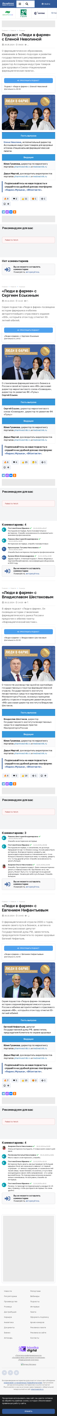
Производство (10, 1301)
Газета (33, 1312)
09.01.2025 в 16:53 (15, 838)
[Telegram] (3, 211)
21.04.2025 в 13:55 (44, 556)
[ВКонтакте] (10, 211)
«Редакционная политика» (28, 1360)
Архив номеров (37, 1322)
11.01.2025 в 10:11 (39, 1183)
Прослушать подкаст (29, 80)
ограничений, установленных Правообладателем (23, 1383)
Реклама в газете (38, 1327)
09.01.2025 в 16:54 (16, 550)
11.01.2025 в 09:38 (40, 845)
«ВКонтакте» (33, 189)
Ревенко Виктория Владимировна (23, 539)
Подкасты (35, 1301)
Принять (28, 1411)
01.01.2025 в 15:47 (40, 528)
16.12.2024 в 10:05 (43, 1146)
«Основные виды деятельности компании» (28, 1358)
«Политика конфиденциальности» (28, 1355)
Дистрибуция (10, 1312)
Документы (9, 1327)
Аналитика (9, 1322)
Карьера (22, 30)
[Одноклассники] (14, 211)
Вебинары (35, 1296)
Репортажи (35, 1291)
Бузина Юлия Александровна (21, 556)
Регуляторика (10, 1296)
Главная (5, 30)
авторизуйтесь (32, 272)
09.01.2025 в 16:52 (15, 541)
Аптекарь (8, 1338)
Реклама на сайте (38, 1333)
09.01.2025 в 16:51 (47, 1155)
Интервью (35, 1307)
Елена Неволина (12, 142)
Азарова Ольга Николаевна (20, 865)
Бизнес (7, 1333)
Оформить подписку (39, 1317)
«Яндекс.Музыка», (15, 189)
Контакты (34, 1338)
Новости (13, 30)
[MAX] (7, 211)
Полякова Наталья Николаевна (22, 1155)
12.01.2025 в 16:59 (43, 865)
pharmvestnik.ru (22, 166)
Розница (8, 1307)
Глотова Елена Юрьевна (18, 528)
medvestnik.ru (40, 166)
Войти (47, 4)
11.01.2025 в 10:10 (40, 1161)
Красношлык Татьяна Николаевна (23, 547)
